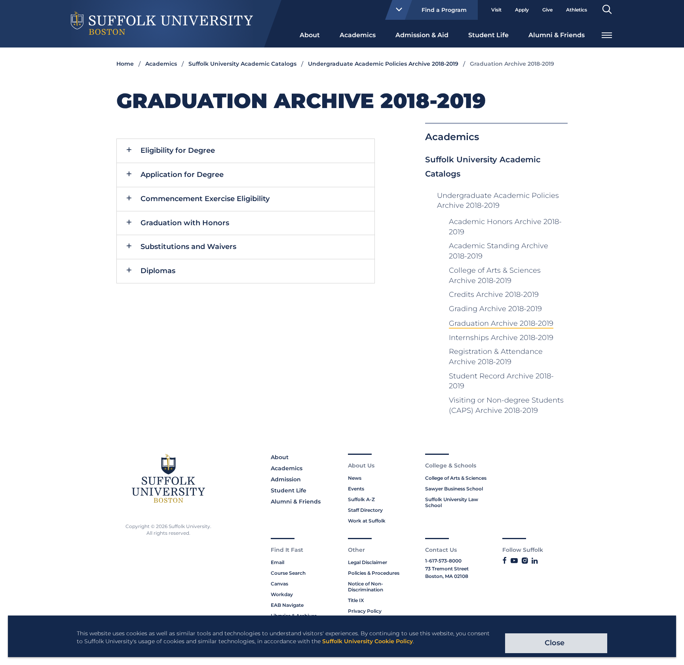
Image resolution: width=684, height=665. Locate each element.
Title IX (356, 600)
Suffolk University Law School (451, 502)
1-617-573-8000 (443, 561)
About (310, 35)
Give (547, 10)
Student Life (488, 35)
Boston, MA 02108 (446, 576)
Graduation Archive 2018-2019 (501, 323)
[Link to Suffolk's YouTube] (514, 561)
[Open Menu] (607, 34)
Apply (522, 10)
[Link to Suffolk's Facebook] (504, 561)
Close (554, 642)
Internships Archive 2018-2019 (501, 337)
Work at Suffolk (367, 521)
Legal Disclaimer (367, 562)
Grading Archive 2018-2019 (495, 308)
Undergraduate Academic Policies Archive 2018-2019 (383, 63)
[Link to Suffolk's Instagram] (525, 561)
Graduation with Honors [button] (185, 222)
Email (277, 562)
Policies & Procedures (373, 573)
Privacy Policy (365, 611)
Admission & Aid (421, 35)
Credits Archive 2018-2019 (494, 294)
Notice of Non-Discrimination (365, 587)
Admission (286, 479)
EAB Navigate (287, 605)
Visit (496, 10)
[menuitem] (310, 34)
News (354, 478)
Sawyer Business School (454, 489)
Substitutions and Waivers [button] (188, 246)
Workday (282, 594)
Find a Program (444, 9)
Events (356, 489)
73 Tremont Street (447, 569)
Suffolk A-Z (361, 499)
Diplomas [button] (158, 270)
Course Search (288, 573)
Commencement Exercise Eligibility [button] (205, 198)
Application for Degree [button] (182, 174)
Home (125, 63)
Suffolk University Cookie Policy (367, 641)
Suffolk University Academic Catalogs (242, 63)
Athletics (576, 10)
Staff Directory (365, 510)
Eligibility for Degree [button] (178, 150)
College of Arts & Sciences (455, 478)
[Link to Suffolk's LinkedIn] (535, 561)
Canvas (279, 584)
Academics (358, 35)
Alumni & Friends (556, 35)
